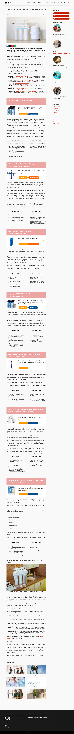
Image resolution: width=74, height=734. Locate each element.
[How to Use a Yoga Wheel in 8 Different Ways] (61, 91)
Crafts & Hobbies (56, 106)
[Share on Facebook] (8, 46)
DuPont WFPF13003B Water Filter (22, 83)
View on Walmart (33, 114)
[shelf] (13, 2)
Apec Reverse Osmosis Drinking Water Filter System (26, 91)
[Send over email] (15, 46)
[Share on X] (10, 46)
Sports (54, 119)
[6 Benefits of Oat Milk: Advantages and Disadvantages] (61, 60)
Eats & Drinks (56, 108)
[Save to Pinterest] (12, 46)
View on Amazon (23, 114)
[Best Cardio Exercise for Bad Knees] (61, 44)
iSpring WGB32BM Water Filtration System (25, 85)
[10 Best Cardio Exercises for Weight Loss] (61, 28)
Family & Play (56, 110)
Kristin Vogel (10, 12)
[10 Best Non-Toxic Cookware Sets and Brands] (61, 75)
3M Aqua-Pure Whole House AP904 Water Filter (24, 88)
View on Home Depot (34, 177)
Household (28, 12)
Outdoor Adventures (57, 116)
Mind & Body (55, 114)
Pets (54, 117)
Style (54, 121)
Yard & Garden (56, 123)
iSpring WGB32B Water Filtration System (23, 76)
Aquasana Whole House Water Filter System (26, 80)
